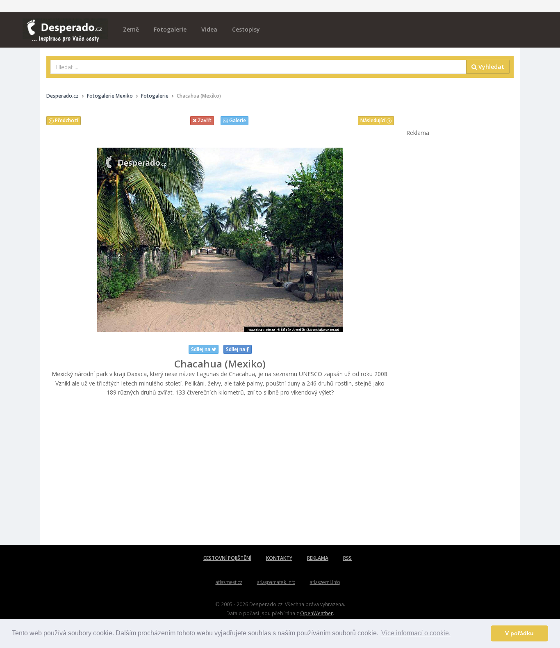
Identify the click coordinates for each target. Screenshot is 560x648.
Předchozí (66, 120)
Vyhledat (490, 67)
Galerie (237, 120)
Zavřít (204, 120)
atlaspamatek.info (276, 582)
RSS (347, 557)
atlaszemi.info (325, 582)
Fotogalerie (170, 29)
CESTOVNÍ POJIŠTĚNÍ (227, 557)
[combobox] (258, 67)
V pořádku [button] (519, 633)
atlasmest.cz (229, 582)
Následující (373, 120)
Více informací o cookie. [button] (416, 633)
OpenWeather (316, 613)
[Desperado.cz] (65, 25)
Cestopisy (246, 29)
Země (131, 29)
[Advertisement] (220, 471)
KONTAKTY (279, 557)
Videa (209, 29)
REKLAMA (317, 557)
